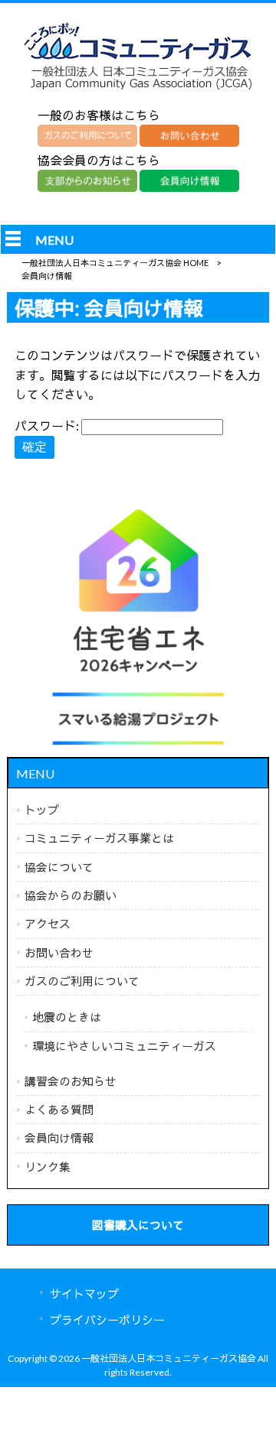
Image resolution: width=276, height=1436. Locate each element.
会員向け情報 (59, 1138)
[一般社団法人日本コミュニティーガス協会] (138, 89)
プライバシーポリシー (107, 1320)
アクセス (48, 924)
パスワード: (48, 425)
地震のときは (66, 1017)
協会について (59, 867)
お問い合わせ (59, 953)
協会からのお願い (71, 895)
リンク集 (48, 1167)
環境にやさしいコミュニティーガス (124, 1046)
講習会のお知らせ (71, 1081)
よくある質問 (59, 1109)
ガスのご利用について (82, 981)
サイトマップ (84, 1294)
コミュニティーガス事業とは (99, 838)
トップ (42, 810)
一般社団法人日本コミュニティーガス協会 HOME (115, 263)
